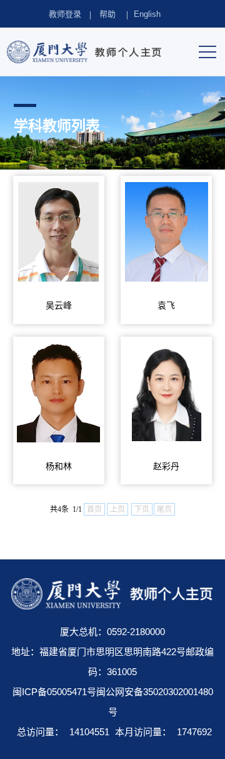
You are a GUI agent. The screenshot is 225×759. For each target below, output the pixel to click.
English (147, 14)
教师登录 (65, 14)
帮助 (107, 14)
